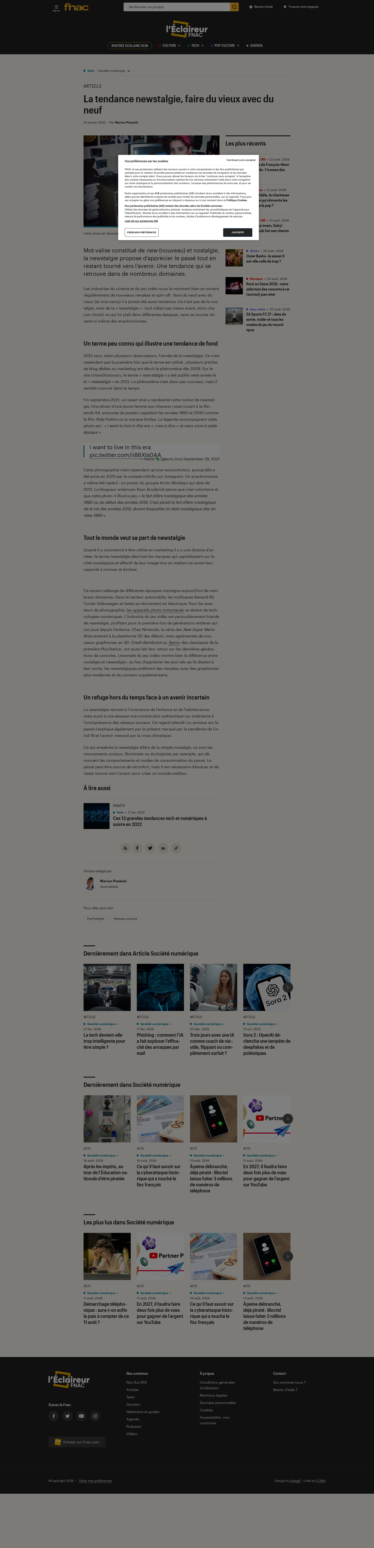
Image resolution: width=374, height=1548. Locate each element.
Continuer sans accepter (241, 160)
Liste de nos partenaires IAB (141, 221)
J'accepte (238, 232)
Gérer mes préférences (141, 232)
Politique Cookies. (236, 200)
